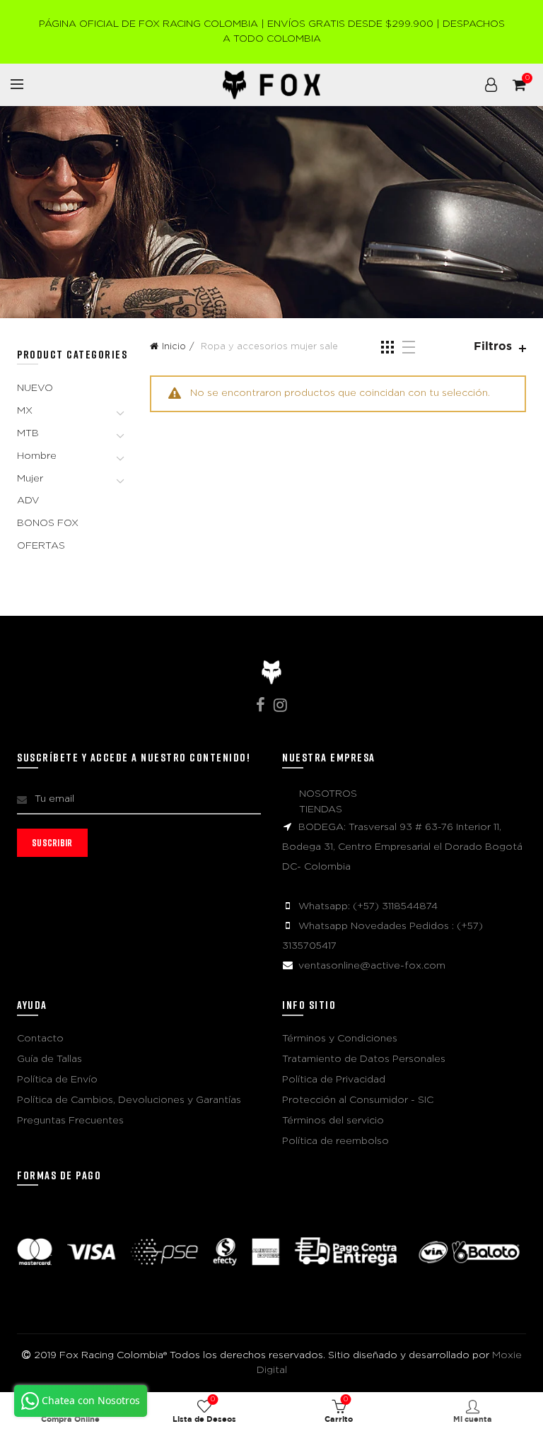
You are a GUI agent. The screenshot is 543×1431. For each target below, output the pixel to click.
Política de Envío (57, 1080)
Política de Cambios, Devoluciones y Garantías (129, 1100)
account (490, 84)
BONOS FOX (47, 523)
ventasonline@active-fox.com (371, 966)
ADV (28, 501)
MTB (28, 433)
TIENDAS (320, 809)
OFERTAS (41, 546)
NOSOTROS (328, 794)
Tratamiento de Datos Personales (363, 1059)
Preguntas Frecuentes (70, 1121)
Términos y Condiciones (339, 1039)
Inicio (174, 346)
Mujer (30, 479)
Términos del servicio (333, 1121)
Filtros (493, 346)
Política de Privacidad (333, 1080)
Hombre (37, 456)
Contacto (40, 1039)
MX (25, 411)
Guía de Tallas (49, 1059)
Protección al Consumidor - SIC (357, 1100)
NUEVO (35, 388)
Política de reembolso (335, 1141)
